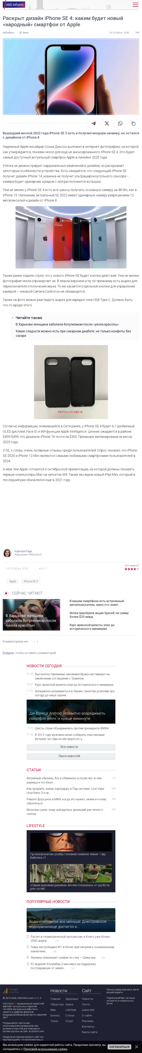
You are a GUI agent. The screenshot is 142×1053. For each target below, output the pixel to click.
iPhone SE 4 (31, 581)
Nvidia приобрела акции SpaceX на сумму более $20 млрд (99, 614)
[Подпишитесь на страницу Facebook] (109, 1013)
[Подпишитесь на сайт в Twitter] (119, 1013)
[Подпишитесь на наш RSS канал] (130, 1013)
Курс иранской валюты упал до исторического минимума (92, 627)
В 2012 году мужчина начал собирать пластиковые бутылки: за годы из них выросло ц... (70, 737)
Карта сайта (89, 1032)
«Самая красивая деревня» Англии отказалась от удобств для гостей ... (69, 886)
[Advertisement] (71, 519)
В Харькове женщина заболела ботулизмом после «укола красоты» (67, 324)
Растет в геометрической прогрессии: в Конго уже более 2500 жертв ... (70, 939)
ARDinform (8, 1003)
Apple (12, 581)
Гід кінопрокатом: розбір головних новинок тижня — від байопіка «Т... (67, 855)
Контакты (88, 1026)
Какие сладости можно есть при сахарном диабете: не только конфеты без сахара (73, 333)
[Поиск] (114, 4)
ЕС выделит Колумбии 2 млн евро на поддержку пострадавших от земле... (63, 966)
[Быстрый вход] (126, 4)
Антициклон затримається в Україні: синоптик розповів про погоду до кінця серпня (75, 693)
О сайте (87, 1015)
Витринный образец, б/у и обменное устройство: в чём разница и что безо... (71, 780)
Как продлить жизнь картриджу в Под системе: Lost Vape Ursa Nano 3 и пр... (71, 791)
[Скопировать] (133, 123)
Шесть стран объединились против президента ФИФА (72, 728)
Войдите (8, 653)
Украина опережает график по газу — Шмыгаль (68, 957)
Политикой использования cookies (45, 1049)
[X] (107, 123)
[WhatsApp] (120, 123)
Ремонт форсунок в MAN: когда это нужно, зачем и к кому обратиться (71, 801)
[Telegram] (93, 123)
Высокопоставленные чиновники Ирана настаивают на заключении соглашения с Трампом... (72, 676)
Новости (87, 999)
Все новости (69, 747)
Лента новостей (69, 756)
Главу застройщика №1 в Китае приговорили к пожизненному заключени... (72, 949)
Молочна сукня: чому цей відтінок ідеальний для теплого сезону (71, 812)
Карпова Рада (23, 551)
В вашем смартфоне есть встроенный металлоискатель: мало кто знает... (97, 602)
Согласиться (119, 1046)
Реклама (87, 1021)
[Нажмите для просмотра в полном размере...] (71, 238)
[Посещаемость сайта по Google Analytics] (11, 991)
